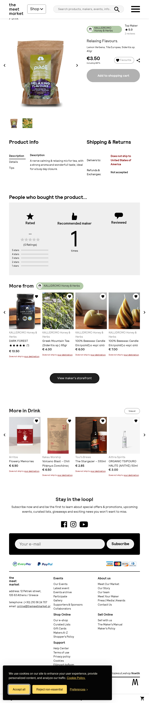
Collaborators (62, 608)
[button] (4, 312)
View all (132, 411)
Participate (60, 596)
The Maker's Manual (110, 624)
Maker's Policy (106, 628)
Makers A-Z (60, 633)
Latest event (61, 588)
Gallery (57, 600)
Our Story (104, 588)
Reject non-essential (49, 689)
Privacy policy (61, 656)
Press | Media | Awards (111, 600)
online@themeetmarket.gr (34, 606)
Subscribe (120, 543)
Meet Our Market (108, 584)
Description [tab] (16, 156)
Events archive (62, 592)
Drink (14, 18)
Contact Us (105, 604)
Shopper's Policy (63, 637)
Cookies (58, 661)
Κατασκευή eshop (120, 673)
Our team (104, 592)
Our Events (60, 584)
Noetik (135, 673)
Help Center (61, 648)
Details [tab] (13, 162)
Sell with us (105, 620)
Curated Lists (61, 624)
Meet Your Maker (108, 596)
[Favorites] (36, 296)
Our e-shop (60, 620)
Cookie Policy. (76, 678)
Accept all (19, 689)
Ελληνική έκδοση (63, 665)
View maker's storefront (74, 378)
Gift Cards (59, 628)
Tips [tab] (11, 168)
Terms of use (61, 652)
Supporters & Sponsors (67, 604)
